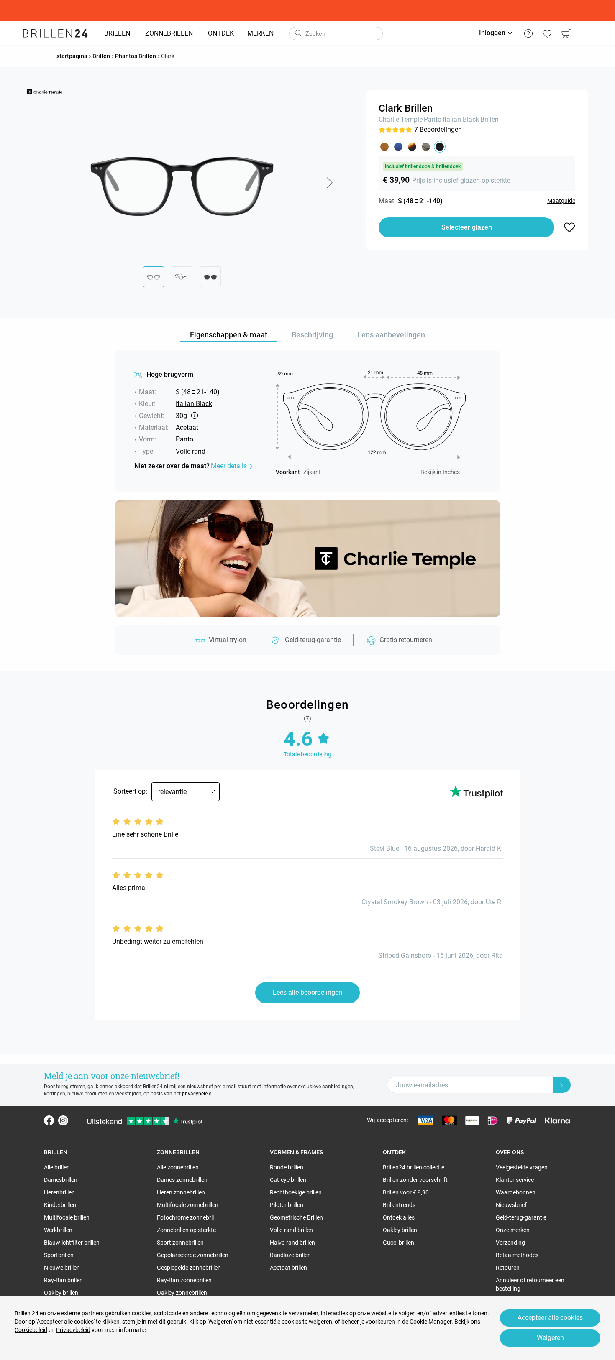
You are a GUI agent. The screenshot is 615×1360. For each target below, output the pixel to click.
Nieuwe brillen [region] (62, 1267)
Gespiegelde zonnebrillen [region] (189, 1267)
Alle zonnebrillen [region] (178, 1167)
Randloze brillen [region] (290, 1255)
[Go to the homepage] (55, 33)
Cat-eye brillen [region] (288, 1179)
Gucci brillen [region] (398, 1242)
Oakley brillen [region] (61, 1292)
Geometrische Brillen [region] (296, 1217)
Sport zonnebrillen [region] (180, 1242)
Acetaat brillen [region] (288, 1267)
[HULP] (528, 33)
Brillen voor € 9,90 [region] (406, 1192)
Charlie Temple (401, 119)
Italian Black (461, 119)
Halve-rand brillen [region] (292, 1242)
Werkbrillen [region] (58, 1230)
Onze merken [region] (513, 1230)
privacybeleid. (197, 1094)
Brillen (489, 119)
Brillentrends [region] (399, 1205)
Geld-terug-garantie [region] (521, 1217)
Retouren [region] (508, 1267)
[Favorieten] (547, 33)
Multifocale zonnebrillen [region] (187, 1205)
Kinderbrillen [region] (60, 1205)
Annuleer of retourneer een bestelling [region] (530, 1284)
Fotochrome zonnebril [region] (185, 1217)
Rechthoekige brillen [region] (296, 1192)
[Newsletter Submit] (562, 1085)
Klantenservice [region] (515, 1179)
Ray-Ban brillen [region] (63, 1280)
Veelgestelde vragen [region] (522, 1167)
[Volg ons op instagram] (63, 1120)
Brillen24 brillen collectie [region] (413, 1167)
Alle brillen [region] (57, 1167)
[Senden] (298, 33)
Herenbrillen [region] (59, 1192)
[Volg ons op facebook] (49, 1120)
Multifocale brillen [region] (67, 1217)
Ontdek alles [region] (399, 1217)
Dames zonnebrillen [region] (182, 1179)
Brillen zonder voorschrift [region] (415, 1179)
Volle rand (190, 451)
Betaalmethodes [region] (517, 1255)
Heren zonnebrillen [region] (181, 1192)
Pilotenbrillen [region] (286, 1205)
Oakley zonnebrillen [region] (182, 1292)
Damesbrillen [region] (60, 1179)
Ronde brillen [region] (286, 1167)
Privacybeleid (73, 1330)
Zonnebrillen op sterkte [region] (186, 1230)
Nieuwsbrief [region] (511, 1205)
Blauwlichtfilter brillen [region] (72, 1242)
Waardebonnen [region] (516, 1192)
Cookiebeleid (31, 1330)
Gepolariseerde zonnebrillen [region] (192, 1255)
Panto (432, 119)
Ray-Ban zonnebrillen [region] (184, 1280)
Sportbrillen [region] (59, 1255)
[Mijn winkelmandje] (565, 33)
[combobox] (336, 33)
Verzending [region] (510, 1242)
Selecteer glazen (466, 227)
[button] (329, 183)
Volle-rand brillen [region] (291, 1230)
